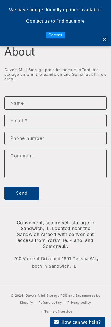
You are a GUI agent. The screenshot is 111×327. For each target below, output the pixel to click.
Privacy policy (79, 303)
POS (63, 296)
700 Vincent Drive (33, 258)
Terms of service (58, 311)
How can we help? (80, 322)
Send (22, 193)
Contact (55, 35)
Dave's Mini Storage (42, 296)
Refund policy (50, 303)
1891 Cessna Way (80, 258)
